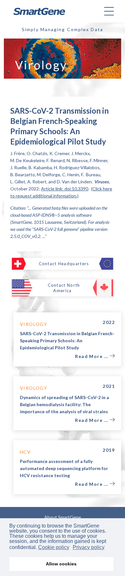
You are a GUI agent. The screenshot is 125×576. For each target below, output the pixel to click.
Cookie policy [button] (53, 547)
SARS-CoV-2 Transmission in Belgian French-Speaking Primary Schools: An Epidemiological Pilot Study (67, 340)
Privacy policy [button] (88, 547)
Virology (33, 324)
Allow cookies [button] (61, 563)
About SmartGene (62, 517)
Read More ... (92, 356)
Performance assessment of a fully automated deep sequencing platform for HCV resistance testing (64, 468)
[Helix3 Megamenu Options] (109, 11)
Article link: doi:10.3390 (64, 188)
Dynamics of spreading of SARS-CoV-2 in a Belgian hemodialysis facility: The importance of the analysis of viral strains (64, 404)
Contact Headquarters (64, 263)
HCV (25, 452)
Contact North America (64, 288)
